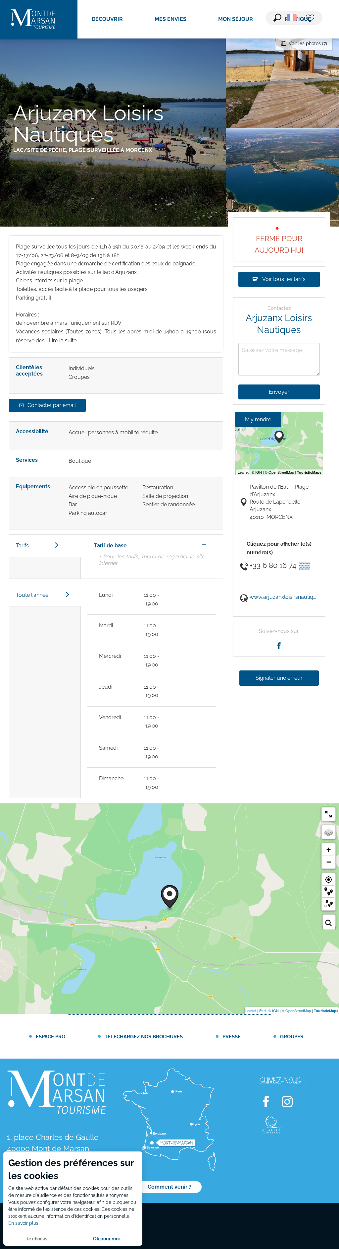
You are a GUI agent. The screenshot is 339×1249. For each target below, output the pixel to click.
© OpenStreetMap (296, 1010)
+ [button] (328, 850)
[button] (277, 17)
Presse (231, 1036)
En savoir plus (23, 1223)
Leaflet (250, 1010)
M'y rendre (258, 419)
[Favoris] (311, 19)
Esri (262, 1010)
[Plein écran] (328, 814)
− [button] (328, 862)
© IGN (273, 1010)
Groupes (291, 1036)
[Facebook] (270, 1102)
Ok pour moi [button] (106, 1238)
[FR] (291, 18)
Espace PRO (50, 1036)
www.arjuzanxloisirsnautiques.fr (288, 597)
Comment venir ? (169, 1187)
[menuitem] (33, 19)
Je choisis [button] (36, 1238)
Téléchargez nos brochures (144, 1036)
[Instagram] (291, 1102)
